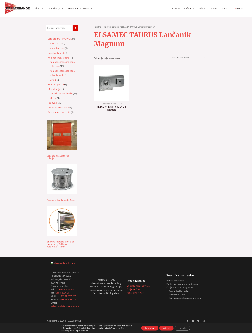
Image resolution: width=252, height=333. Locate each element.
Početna (97, 26)
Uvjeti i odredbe (177, 294)
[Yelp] (188, 321)
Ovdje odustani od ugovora (179, 287)
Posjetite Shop (134, 289)
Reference (189, 8)
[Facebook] (193, 321)
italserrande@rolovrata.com (65, 306)
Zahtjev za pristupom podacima (182, 284)
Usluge (201, 8)
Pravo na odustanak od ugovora (185, 298)
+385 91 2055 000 (67, 299)
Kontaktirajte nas (135, 292)
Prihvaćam (149, 328)
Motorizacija (54, 8)
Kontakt (225, 8)
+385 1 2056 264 (62, 292)
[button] (41, 8)
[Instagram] (204, 321)
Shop (37, 8)
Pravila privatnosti (175, 280)
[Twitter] (198, 321)
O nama (176, 8)
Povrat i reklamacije (178, 291)
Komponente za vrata (78, 8)
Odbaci (166, 328)
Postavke (182, 328)
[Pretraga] (75, 28)
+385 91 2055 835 (67, 296)
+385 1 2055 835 (66, 289)
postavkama (82, 330)
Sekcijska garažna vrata (138, 285)
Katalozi (213, 8)
